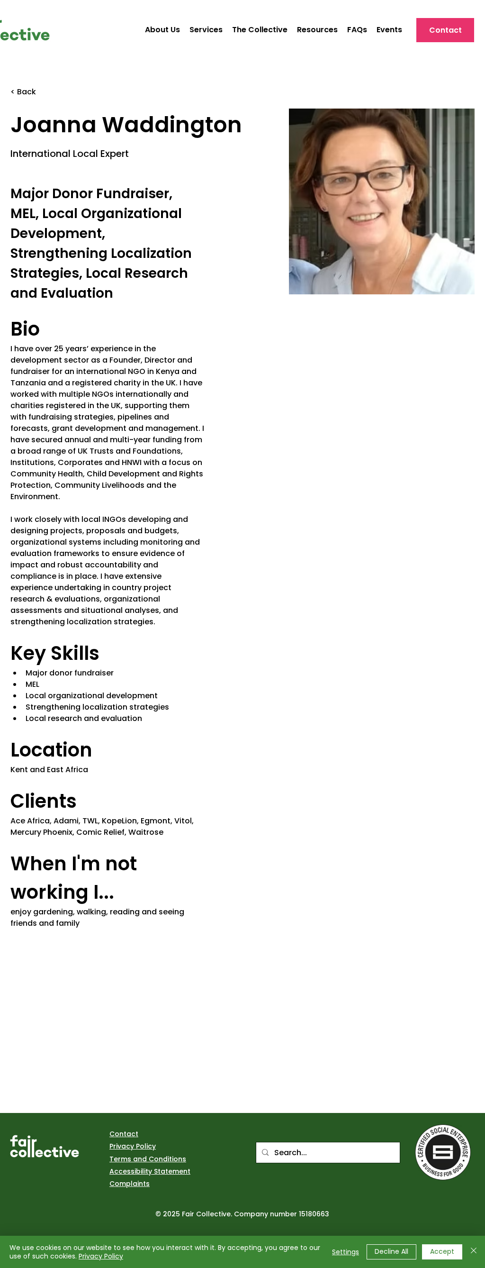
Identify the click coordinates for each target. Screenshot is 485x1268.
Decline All (391, 1251)
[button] (317, 30)
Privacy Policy (101, 1256)
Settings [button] (345, 1252)
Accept (442, 1251)
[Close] (473, 1251)
